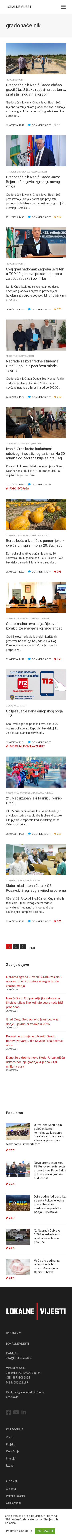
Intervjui (11, 172)
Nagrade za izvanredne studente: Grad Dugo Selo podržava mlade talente (32, 366)
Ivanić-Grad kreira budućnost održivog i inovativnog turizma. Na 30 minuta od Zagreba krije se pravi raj (35, 453)
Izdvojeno (12, 80)
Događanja (12, 444)
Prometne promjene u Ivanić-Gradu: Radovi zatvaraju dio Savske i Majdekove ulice (34, 1041)
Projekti (10, 356)
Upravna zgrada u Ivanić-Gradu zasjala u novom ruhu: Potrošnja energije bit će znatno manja (34, 981)
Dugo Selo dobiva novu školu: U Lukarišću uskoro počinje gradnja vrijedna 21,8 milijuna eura (35, 1062)
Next (32, 948)
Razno (10, 1465)
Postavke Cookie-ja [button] (19, 1531)
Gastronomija (27, 793)
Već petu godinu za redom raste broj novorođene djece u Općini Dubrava (47, 1266)
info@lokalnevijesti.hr (19, 1358)
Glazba (40, 793)
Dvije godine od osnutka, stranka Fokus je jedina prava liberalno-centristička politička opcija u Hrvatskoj (50, 1204)
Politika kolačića (16, 1496)
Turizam (36, 444)
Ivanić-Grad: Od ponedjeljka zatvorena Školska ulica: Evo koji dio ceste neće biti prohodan (34, 1003)
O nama (11, 1489)
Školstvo (34, 172)
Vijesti (21, 80)
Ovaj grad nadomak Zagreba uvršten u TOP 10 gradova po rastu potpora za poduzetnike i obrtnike (35, 274)
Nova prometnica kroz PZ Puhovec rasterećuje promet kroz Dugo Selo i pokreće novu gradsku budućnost (50, 1170)
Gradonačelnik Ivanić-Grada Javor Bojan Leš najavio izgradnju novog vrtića (33, 181)
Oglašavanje (13, 1503)
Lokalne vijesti (19, 7)
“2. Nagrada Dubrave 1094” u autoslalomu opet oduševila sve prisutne (47, 1236)
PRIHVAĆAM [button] (45, 1531)
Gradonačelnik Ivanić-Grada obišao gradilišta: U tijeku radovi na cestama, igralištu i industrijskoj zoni (36, 89)
